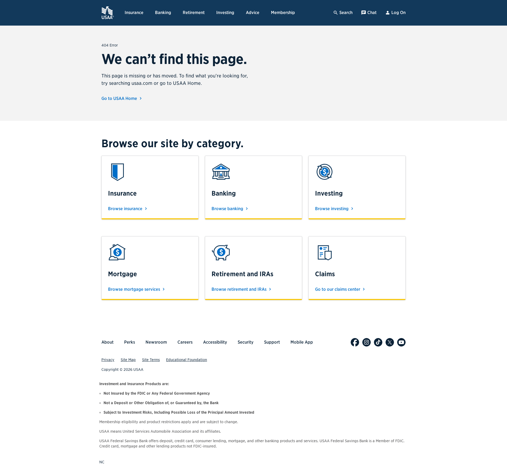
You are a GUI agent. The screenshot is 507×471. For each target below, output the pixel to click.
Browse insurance (125, 208)
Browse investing (332, 208)
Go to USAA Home (119, 98)
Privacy (107, 360)
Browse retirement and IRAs (239, 289)
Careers (185, 342)
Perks (129, 342)
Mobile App (301, 342)
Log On (398, 12)
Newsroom (156, 342)
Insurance (134, 12)
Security (245, 342)
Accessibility (215, 342)
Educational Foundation (186, 360)
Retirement (194, 12)
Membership (283, 12)
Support (272, 342)
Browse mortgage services (134, 289)
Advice (252, 12)
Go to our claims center (338, 289)
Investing (225, 12)
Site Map (128, 360)
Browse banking (228, 208)
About (107, 342)
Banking (163, 12)
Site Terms (151, 360)
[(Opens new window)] (355, 342)
